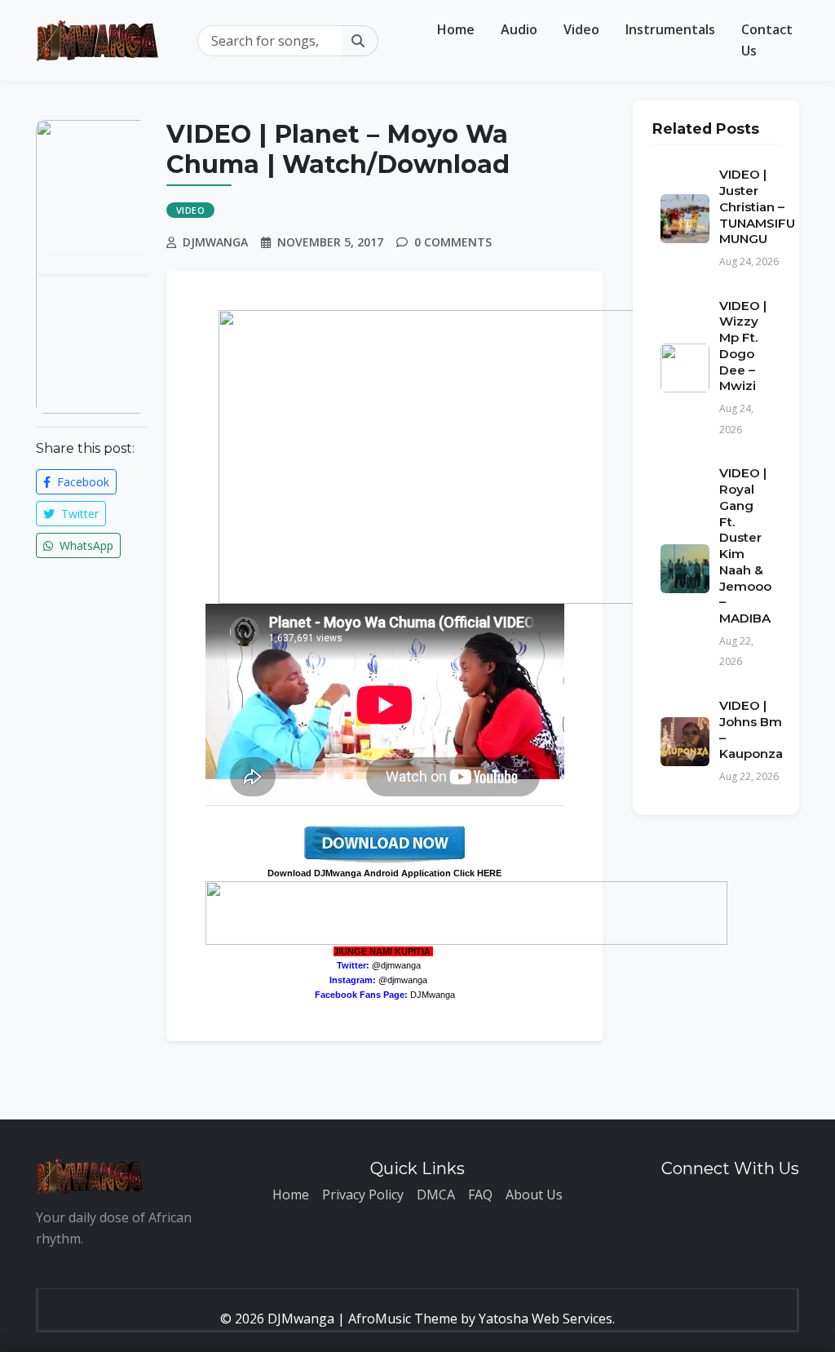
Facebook (81, 482)
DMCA (436, 1195)
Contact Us (767, 40)
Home (456, 29)
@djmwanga (396, 965)
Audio (519, 29)
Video (581, 29)
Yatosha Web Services (545, 1319)
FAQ (480, 1195)
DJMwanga (432, 995)
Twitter (78, 513)
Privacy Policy (363, 1195)
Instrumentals (670, 29)
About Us (534, 1195)
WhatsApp (84, 545)
